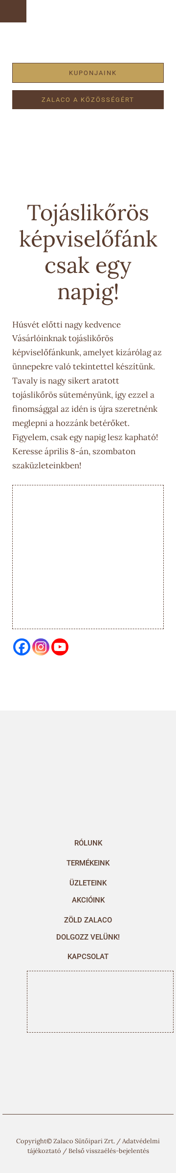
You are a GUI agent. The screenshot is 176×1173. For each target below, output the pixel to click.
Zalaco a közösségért (88, 99)
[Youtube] (59, 646)
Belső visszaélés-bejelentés (108, 1151)
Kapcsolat (88, 956)
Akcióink (88, 900)
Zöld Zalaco (88, 920)
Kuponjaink (93, 73)
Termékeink (88, 863)
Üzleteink (88, 883)
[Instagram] (40, 646)
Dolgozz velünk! (88, 937)
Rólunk (88, 843)
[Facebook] (21, 646)
